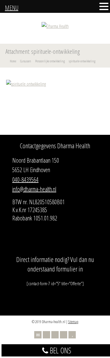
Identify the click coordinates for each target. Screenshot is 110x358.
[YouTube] (72, 334)
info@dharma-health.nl (34, 189)
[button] (103, 7)
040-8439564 (25, 179)
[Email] (38, 334)
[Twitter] (46, 334)
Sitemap (73, 321)
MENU (11, 8)
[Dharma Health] (55, 26)
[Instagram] (63, 334)
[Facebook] (55, 334)
